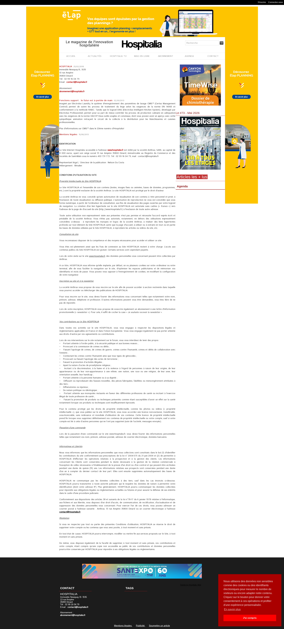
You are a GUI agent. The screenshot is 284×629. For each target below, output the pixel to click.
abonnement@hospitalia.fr (72, 91)
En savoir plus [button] (232, 609)
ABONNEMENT (165, 56)
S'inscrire (262, 2)
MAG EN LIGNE (142, 56)
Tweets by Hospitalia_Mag (190, 585)
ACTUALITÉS (94, 56)
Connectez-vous (275, 2)
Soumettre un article (159, 625)
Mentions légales (68, 134)
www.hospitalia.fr (115, 150)
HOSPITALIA (66, 66)
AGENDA (189, 56)
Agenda (182, 186)
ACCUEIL (70, 56)
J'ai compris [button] (250, 618)
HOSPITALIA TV (118, 56)
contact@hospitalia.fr (76, 82)
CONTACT (213, 56)
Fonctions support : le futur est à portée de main (86, 100)
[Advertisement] (200, 217)
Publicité (140, 625)
